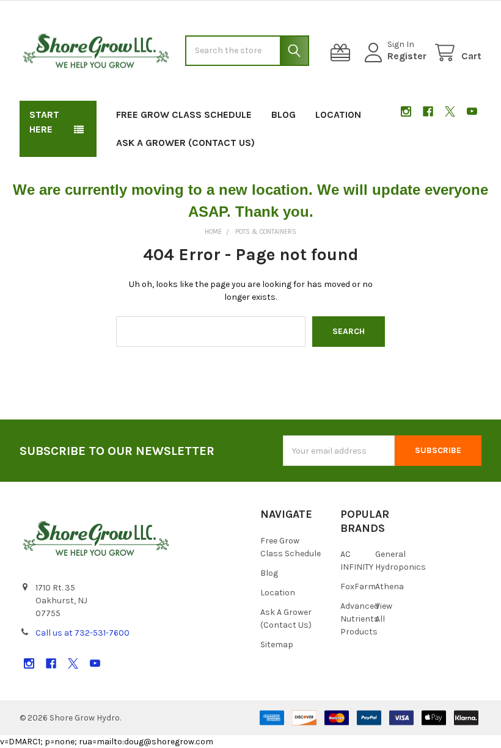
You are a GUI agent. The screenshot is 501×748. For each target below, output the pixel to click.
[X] (450, 111)
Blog (283, 114)
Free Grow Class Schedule (184, 114)
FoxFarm (358, 586)
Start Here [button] (44, 122)
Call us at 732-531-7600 (82, 633)
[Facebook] (428, 111)
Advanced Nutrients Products (359, 619)
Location (338, 114)
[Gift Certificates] (343, 52)
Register (406, 56)
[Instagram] (406, 111)
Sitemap (276, 644)
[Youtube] (472, 111)
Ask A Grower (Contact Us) (185, 142)
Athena (389, 586)
